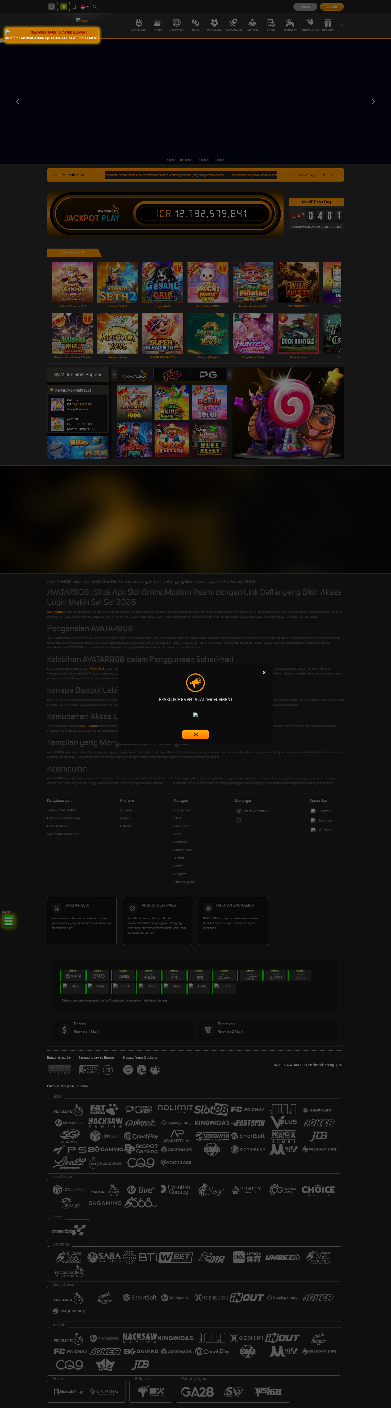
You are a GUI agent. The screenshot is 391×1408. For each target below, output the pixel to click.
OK (196, 734)
